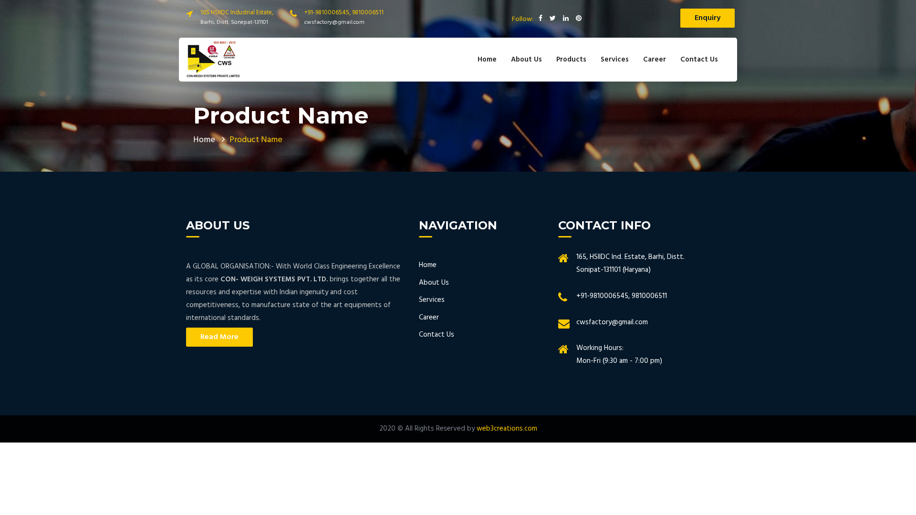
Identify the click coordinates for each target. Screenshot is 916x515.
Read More (219, 337)
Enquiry (707, 18)
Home (487, 59)
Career (654, 59)
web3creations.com (507, 428)
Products (571, 59)
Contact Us (699, 59)
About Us (526, 59)
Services (615, 59)
